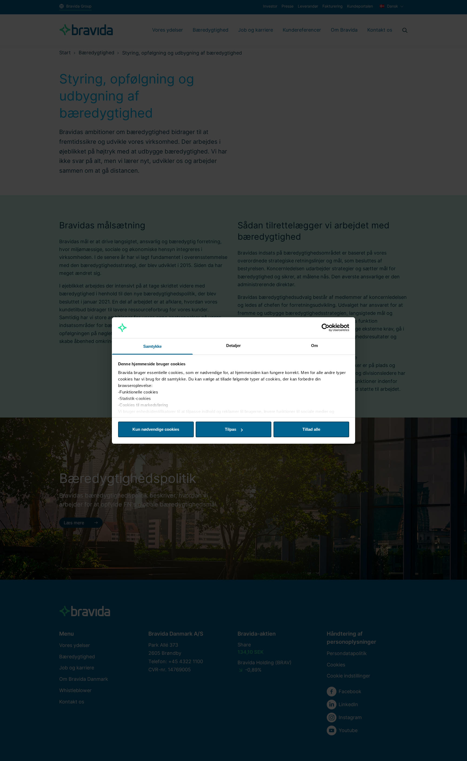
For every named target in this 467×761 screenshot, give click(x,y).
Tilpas (230, 429)
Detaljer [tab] (233, 345)
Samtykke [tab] (152, 346)
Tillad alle (311, 429)
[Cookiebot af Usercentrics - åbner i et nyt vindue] (325, 328)
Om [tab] (314, 345)
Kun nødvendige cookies (155, 429)
